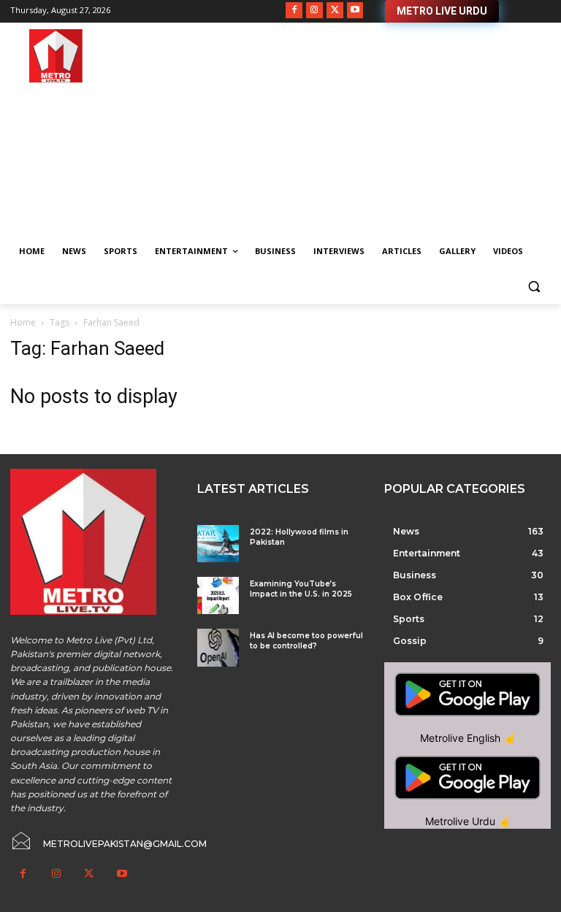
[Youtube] (355, 10)
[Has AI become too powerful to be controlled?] (218, 647)
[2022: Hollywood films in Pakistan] (218, 543)
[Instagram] (314, 10)
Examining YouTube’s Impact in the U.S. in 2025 (301, 589)
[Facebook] (294, 10)
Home (23, 322)
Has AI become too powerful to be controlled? (306, 641)
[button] (533, 286)
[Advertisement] (380, 131)
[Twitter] (335, 10)
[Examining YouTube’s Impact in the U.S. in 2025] (218, 595)
